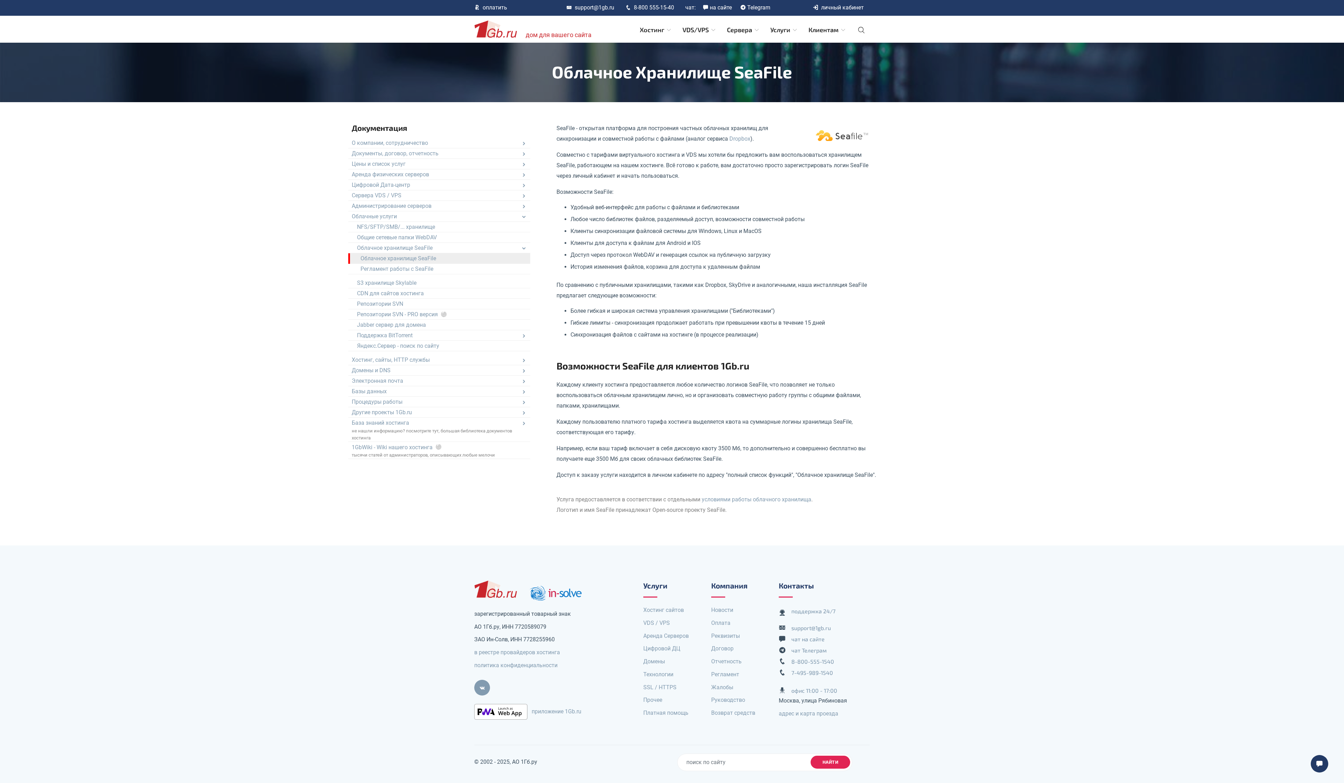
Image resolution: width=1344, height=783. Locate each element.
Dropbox (739, 138)
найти (830, 762)
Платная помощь (665, 713)
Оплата (720, 623)
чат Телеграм (809, 650)
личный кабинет (842, 7)
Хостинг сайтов (663, 610)
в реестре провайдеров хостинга (517, 652)
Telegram (758, 7)
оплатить (495, 7)
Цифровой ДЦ (661, 648)
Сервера (740, 30)
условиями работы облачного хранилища (756, 499)
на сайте (721, 7)
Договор (722, 648)
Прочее (652, 700)
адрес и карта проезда (808, 713)
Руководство (728, 700)
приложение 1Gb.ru (556, 711)
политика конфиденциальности (516, 665)
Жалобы (722, 687)
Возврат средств (733, 713)
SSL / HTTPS (660, 687)
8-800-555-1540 (812, 661)
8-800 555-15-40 (654, 7)
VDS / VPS (656, 623)
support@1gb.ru (594, 7)
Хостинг (653, 30)
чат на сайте (808, 639)
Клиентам (824, 30)
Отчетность (726, 661)
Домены (654, 661)
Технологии (658, 674)
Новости (722, 610)
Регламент (725, 674)
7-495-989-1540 (812, 672)
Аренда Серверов (666, 636)
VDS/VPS (696, 30)
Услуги (781, 30)
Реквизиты (725, 636)
